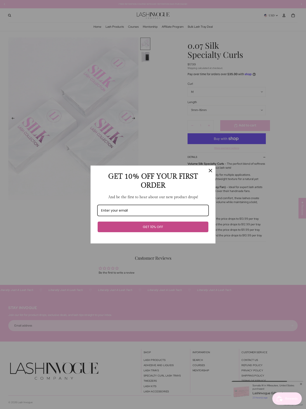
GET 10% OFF (153, 226)
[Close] (210, 171)
